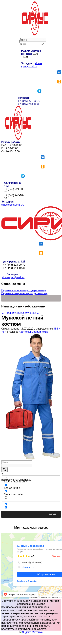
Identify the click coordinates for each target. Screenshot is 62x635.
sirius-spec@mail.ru (31, 65)
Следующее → (30, 313)
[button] (52, 514)
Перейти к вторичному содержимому (24, 293)
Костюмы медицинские (33, 331)
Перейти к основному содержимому (23, 290)
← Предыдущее (11, 313)
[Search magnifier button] (4, 469)
